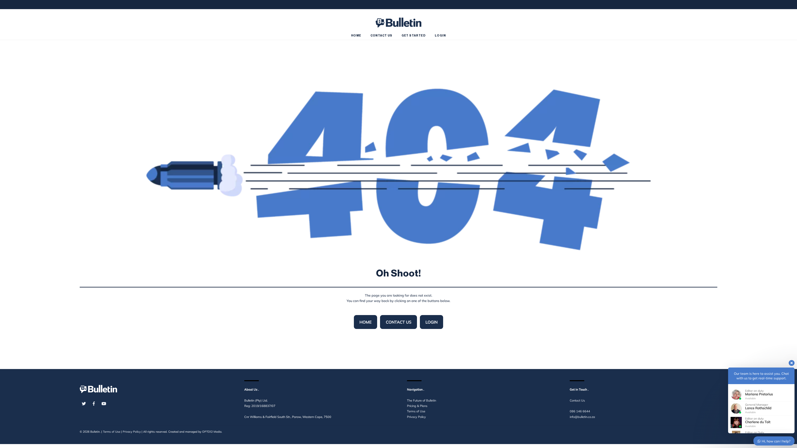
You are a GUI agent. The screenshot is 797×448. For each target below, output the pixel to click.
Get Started (414, 35)
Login (440, 35)
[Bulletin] (398, 21)
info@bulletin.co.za (582, 417)
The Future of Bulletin (421, 400)
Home (356, 35)
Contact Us (381, 35)
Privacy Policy (416, 417)
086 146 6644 (580, 411)
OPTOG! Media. (212, 431)
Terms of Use (416, 411)
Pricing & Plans (417, 406)
